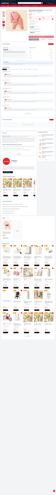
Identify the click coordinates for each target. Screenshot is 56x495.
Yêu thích (45, 0)
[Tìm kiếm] (42, 3)
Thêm (41, 5)
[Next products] (53, 230)
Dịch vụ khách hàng (35, 5)
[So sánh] (9, 195)
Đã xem (42, 0)
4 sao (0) (13, 69)
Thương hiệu (14, 5)
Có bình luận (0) (35, 69)
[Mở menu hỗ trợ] (54, 491)
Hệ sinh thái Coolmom (26, 5)
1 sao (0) (25, 69)
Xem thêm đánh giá (28, 113)
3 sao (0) (17, 69)
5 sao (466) (9, 69)
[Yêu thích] (10, 195)
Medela (4, 255)
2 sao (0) (21, 69)
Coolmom (4, 188)
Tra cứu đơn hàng (52, 0)
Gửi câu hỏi (51, 119)
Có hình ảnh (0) (30, 69)
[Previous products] (2, 230)
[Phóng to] (24, 30)
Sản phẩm (8, 5)
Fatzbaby (25, 255)
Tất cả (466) (4, 69)
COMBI (14, 300)
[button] (30, 3)
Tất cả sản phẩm (5, 7)
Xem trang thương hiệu (7, 172)
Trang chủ (3, 5)
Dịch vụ (19, 5)
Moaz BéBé (35, 300)
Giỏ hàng (48, 0)
